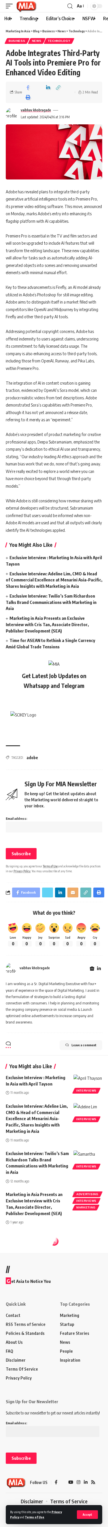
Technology (59, 40)
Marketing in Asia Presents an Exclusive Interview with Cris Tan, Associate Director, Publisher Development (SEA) (47, 624)
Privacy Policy (22, 871)
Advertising (87, 1194)
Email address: (16, 818)
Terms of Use (34, 1517)
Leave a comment (83, 1045)
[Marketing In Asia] (26, 6)
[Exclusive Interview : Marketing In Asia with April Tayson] (87, 1083)
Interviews (86, 1090)
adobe (32, 757)
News (36, 40)
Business (17, 40)
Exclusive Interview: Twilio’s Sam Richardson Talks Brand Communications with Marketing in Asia (51, 602)
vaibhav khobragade (36, 110)
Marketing (85, 1207)
